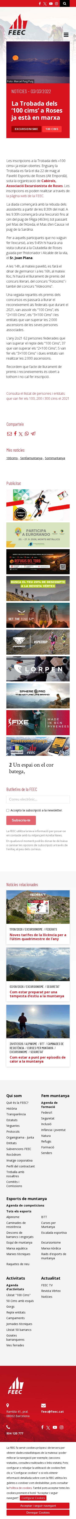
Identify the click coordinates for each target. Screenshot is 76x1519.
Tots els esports (18, 1211)
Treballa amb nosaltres (15, 1174)
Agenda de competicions (25, 1205)
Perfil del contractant (20, 1166)
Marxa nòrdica (51, 1248)
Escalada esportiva (54, 1233)
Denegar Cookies (38, 1512)
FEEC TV (47, 1285)
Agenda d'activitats (15, 1287)
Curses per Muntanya (48, 1225)
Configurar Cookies (33, 1498)
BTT (44, 1217)
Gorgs (10, 1306)
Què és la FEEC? (17, 1103)
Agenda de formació (49, 1105)
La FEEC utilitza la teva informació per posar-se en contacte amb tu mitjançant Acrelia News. (36, 833)
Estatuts (12, 1120)
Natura (46, 1136)
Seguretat (47, 1118)
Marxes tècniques (18, 1254)
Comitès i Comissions (14, 1184)
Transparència (16, 1114)
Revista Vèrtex (51, 1291)
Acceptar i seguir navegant (38, 1505)
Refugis (46, 1141)
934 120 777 (14, 1433)
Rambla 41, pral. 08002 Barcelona (18, 1414)
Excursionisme (26, 129)
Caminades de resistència (16, 1225)
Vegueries (13, 1126)
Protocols (13, 1131)
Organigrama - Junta (20, 1137)
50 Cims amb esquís (20, 1301)
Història (11, 1108)
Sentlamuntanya (31, 458)
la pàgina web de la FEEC (24, 196)
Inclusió (46, 1124)
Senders (46, 1153)
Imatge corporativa (19, 1160)
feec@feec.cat (52, 1412)
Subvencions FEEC (18, 1149)
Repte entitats (16, 1312)
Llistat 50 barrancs (18, 1330)
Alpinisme (12, 1217)
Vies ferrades (15, 1345)
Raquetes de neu (17, 1264)
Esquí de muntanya (19, 1242)
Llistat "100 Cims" (18, 1295)
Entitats (11, 1143)
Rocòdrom (13, 1155)
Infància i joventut (53, 1130)
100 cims (52, 129)
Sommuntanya (55, 458)
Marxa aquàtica (16, 1248)
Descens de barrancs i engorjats (20, 1235)
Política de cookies (20, 1488)
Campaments (15, 1318)
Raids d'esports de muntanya (53, 1256)
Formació (47, 1147)
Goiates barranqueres (15, 1337)
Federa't (46, 1112)
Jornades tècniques (19, 1324)
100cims (12, 458)
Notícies (19, 91)
